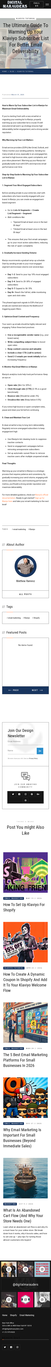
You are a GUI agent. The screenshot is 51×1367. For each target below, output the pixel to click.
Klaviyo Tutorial (25, 18)
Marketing (10, 1204)
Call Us (37, 4)
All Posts (25, 594)
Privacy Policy (33, 758)
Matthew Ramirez (23, 59)
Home (4, 71)
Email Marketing (13, 898)
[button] (47, 4)
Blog (12, 71)
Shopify (13, 1315)
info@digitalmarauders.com (12, 1329)
